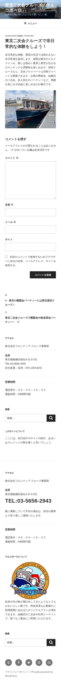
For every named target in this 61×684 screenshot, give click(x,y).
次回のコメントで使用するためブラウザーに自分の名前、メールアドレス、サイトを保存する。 (30, 261)
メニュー (32, 23)
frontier (29, 36)
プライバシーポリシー (17, 671)
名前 (9, 204)
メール (10, 222)
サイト (9, 239)
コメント (11, 157)
